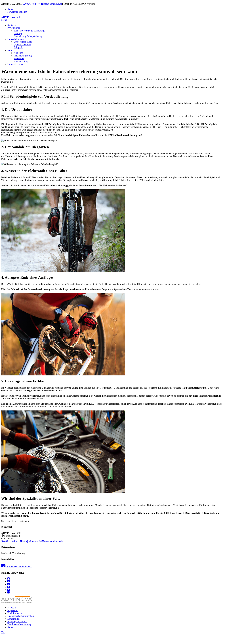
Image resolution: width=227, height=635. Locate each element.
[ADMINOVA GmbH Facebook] (8, 578)
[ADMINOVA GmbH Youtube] (8, 587)
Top (3, 632)
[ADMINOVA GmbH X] (8, 581)
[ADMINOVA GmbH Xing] (8, 584)
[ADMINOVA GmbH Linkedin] (8, 589)
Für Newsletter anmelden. (19, 566)
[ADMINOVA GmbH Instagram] (8, 592)
